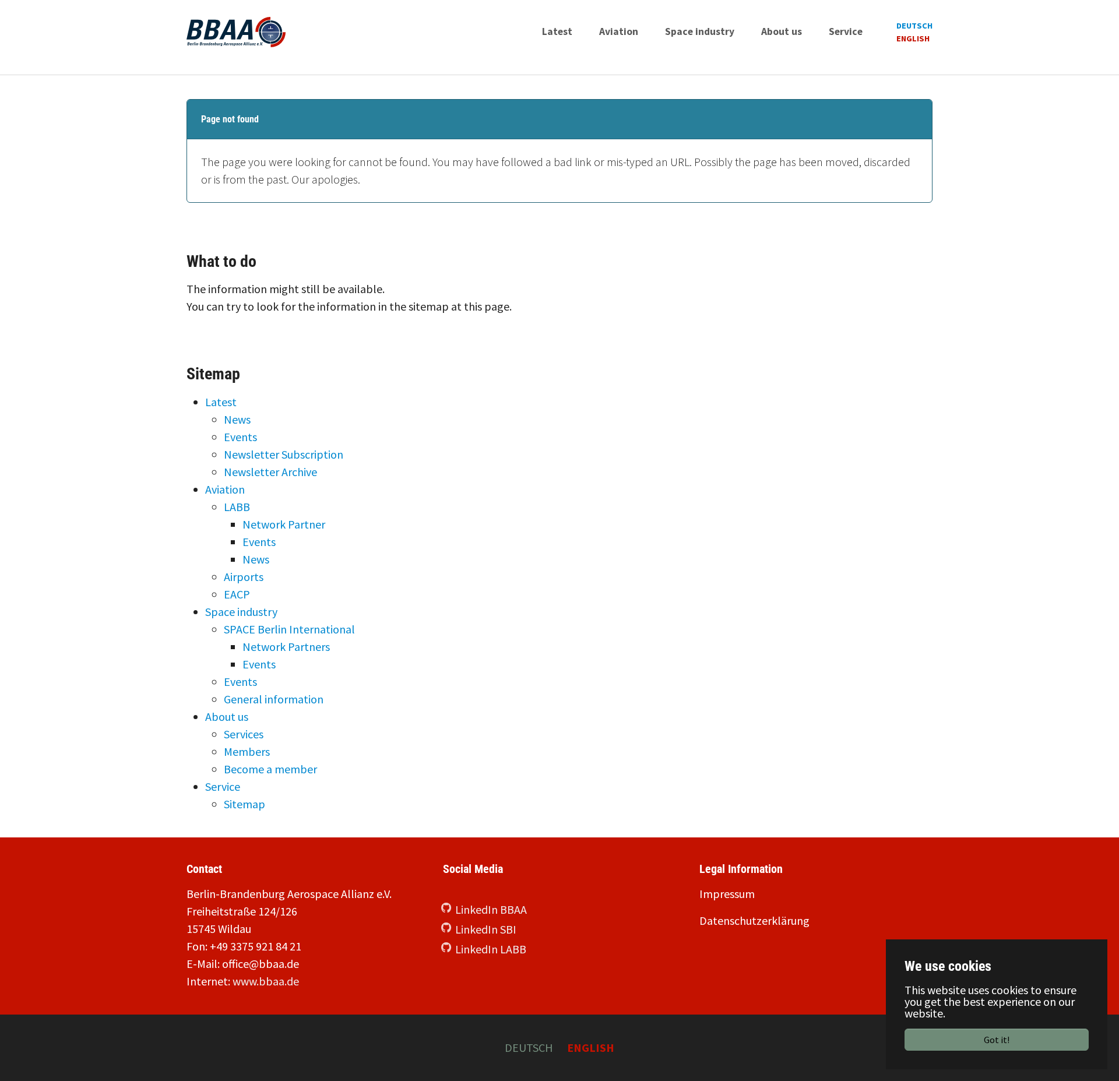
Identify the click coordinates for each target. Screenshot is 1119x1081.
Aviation (225, 489)
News (237, 419)
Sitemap (244, 804)
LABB (237, 506)
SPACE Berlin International (289, 629)
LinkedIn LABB (490, 949)
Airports (243, 576)
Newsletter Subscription (283, 454)
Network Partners (286, 646)
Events (240, 436)
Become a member (270, 769)
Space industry (241, 611)
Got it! (996, 1039)
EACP (237, 594)
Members (247, 751)
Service (222, 786)
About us (226, 716)
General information (273, 699)
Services (243, 734)
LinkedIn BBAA (491, 909)
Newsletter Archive (270, 471)
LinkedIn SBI (485, 929)
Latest (221, 402)
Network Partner (283, 524)
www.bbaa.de (266, 981)
